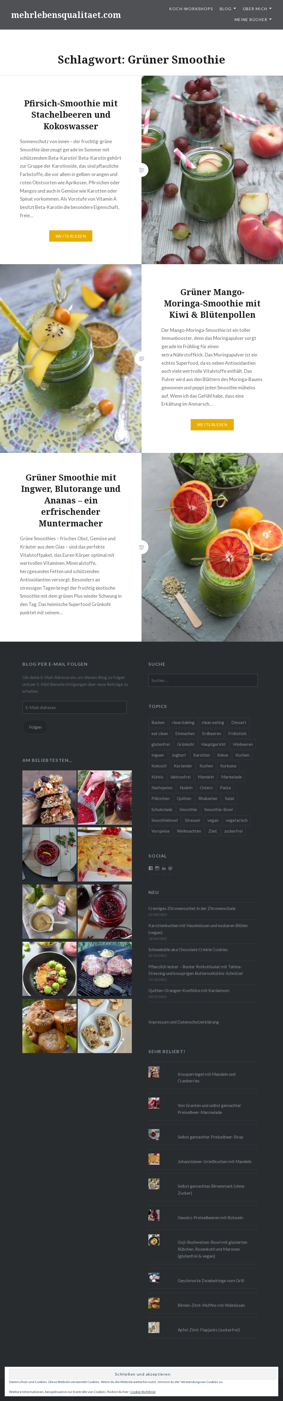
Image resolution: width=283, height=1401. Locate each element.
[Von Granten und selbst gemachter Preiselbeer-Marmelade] (105, 798)
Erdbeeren (211, 733)
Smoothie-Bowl (218, 809)
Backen (158, 722)
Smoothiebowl (164, 820)
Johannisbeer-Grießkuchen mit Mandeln (214, 1161)
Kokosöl (159, 765)
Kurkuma (228, 765)
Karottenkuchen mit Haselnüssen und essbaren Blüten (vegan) (198, 929)
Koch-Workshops (191, 8)
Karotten (201, 754)
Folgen (35, 727)
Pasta (225, 787)
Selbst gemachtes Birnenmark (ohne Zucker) (211, 1189)
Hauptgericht (213, 744)
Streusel (192, 820)
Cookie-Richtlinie (143, 1392)
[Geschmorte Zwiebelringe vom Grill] (105, 970)
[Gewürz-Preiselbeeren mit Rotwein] (105, 913)
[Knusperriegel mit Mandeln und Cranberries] (49, 798)
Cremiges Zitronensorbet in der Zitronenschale (191, 908)
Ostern (206, 787)
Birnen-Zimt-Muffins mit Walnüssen (211, 1305)
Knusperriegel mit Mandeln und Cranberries (206, 1077)
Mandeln (206, 776)
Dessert (238, 722)
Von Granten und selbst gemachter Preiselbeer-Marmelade (209, 1109)
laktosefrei (181, 776)
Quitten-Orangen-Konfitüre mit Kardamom (188, 990)
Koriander (183, 765)
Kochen (242, 754)
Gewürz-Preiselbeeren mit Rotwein (210, 1217)
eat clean (159, 733)
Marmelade (231, 776)
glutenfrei (160, 744)
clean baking (183, 722)
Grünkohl (185, 744)
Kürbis (157, 776)
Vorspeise (160, 830)
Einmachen (185, 733)
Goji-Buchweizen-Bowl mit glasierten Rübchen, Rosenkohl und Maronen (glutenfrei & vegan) (212, 1249)
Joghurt (179, 754)
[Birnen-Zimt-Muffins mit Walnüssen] (49, 1027)
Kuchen (206, 765)
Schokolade (161, 809)
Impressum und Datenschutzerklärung (183, 1021)
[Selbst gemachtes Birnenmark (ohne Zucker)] (49, 913)
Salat (229, 798)
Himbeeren (243, 744)
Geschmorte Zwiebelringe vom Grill (211, 1280)
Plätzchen (160, 798)
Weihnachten (189, 830)
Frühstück (237, 733)
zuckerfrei (233, 830)
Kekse (222, 754)
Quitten (184, 798)
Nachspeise (161, 787)
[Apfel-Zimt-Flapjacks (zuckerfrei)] (105, 1027)
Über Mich (255, 8)
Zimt (212, 830)
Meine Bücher (251, 19)
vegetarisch (237, 820)
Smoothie (188, 809)
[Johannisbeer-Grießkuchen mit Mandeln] (105, 855)
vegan (213, 820)
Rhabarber (208, 798)
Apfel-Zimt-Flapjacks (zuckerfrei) (209, 1329)
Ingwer (157, 754)
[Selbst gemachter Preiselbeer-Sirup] (49, 855)
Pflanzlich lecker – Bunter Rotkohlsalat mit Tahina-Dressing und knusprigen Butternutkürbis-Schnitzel (195, 970)
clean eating (213, 722)
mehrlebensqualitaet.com (66, 14)
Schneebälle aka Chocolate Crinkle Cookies (188, 949)
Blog (226, 8)
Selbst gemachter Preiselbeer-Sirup (210, 1136)
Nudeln (186, 787)
